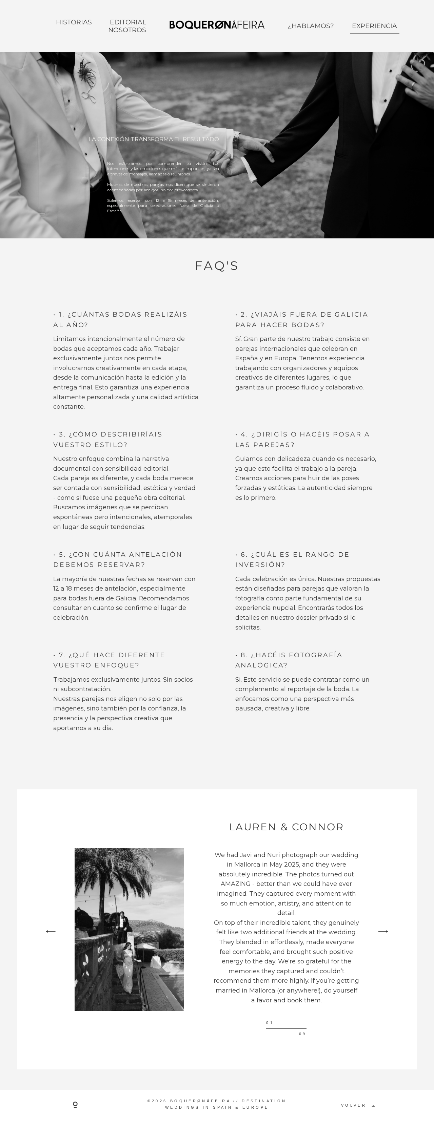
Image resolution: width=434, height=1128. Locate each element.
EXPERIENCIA (374, 26)
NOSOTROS (127, 30)
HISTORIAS (74, 22)
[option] (217, 929)
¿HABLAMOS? (311, 26)
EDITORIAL (128, 22)
